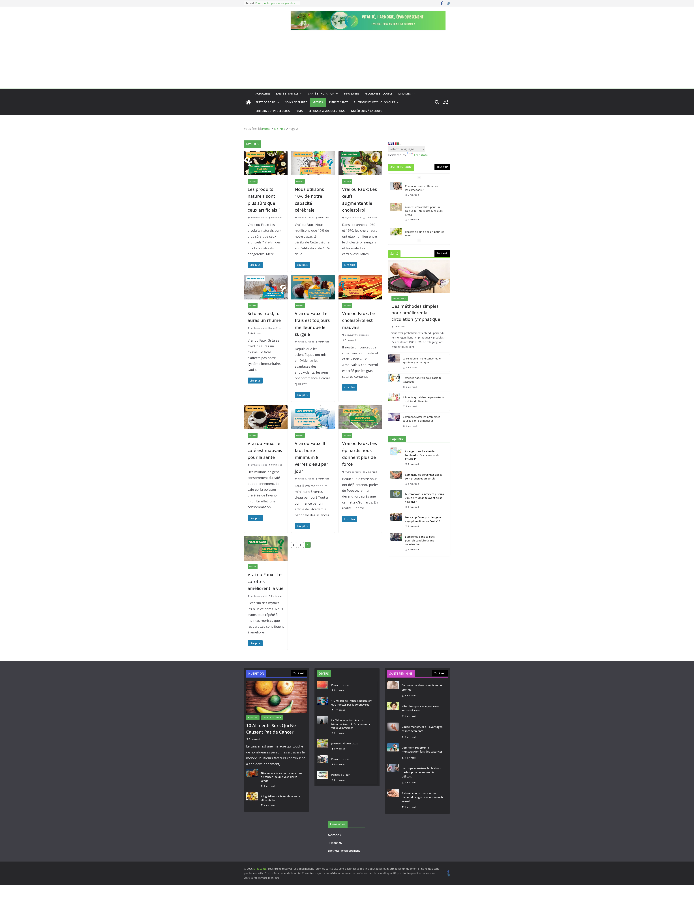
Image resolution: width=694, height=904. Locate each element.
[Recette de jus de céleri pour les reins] (396, 211)
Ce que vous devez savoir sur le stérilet (422, 687)
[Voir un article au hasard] (445, 102)
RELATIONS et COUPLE (379, 93)
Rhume (271, 327)
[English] (390, 143)
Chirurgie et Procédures (273, 111)
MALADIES (404, 93)
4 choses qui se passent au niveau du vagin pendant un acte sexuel (423, 797)
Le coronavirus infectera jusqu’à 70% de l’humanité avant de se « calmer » (424, 497)
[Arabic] (399, 143)
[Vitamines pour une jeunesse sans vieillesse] (393, 711)
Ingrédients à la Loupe (366, 111)
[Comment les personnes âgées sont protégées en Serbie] (396, 479)
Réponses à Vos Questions (327, 111)
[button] (301, 93)
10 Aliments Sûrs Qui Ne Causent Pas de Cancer (271, 728)
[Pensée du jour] (322, 688)
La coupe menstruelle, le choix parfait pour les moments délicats (421, 772)
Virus (278, 327)
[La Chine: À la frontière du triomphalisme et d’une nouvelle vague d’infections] (322, 726)
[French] (395, 143)
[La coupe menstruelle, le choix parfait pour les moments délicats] (393, 775)
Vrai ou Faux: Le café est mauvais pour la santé (265, 450)
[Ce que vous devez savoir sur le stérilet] (393, 690)
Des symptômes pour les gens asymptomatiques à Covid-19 (423, 519)
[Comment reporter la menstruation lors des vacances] (393, 752)
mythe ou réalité (258, 217)
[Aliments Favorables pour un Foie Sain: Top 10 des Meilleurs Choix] (396, 186)
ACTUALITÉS (263, 93)
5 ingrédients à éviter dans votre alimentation (280, 798)
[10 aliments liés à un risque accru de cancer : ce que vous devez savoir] (252, 779)
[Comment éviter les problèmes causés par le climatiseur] (394, 421)
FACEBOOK (334, 835)
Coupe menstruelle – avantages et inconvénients (422, 729)
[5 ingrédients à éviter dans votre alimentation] (252, 801)
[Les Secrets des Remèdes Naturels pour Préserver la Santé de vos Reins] (396, 232)
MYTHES (318, 102)
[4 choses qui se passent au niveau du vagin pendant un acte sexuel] (393, 800)
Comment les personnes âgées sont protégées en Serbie (423, 476)
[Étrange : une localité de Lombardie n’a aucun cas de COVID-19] (396, 457)
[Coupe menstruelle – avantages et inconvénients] (393, 732)
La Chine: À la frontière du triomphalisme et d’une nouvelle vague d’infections (351, 724)
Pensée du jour (340, 685)
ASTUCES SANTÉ (338, 102)
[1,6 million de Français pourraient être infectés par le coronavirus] (322, 705)
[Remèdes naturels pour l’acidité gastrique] (394, 382)
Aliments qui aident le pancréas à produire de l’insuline (423, 399)
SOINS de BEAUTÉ (296, 102)
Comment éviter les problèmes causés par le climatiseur (421, 418)
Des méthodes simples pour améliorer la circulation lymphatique (415, 312)
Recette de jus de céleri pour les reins (424, 212)
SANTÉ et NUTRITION (321, 93)
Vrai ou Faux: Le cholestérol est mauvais (358, 320)
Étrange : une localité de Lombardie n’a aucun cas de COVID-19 (422, 455)
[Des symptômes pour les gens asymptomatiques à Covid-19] (396, 522)
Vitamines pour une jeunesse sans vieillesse (420, 708)
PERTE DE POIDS (265, 102)
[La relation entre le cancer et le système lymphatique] (394, 363)
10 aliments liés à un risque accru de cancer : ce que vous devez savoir (281, 776)
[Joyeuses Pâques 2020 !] (322, 746)
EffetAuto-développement (344, 850)
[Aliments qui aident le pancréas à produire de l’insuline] (394, 402)
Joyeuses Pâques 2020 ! (345, 743)
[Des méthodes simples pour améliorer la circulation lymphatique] (419, 276)
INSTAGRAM (335, 843)
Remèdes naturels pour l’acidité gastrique (422, 379)
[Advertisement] (347, 61)
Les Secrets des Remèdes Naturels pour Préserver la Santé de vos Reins (425, 235)
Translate (421, 155)
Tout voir (442, 166)
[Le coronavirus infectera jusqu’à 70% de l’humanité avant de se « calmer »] (396, 500)
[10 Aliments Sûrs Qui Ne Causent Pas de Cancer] (276, 697)
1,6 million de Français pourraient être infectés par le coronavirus (351, 702)
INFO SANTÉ (351, 93)
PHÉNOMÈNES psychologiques (374, 102)
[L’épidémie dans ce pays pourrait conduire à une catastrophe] (396, 543)
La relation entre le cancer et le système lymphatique (422, 360)
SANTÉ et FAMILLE (287, 93)
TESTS (299, 111)
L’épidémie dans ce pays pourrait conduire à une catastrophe (420, 540)
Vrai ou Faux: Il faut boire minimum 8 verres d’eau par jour (311, 457)
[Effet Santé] (248, 102)
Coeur (348, 334)
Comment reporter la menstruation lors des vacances (422, 749)
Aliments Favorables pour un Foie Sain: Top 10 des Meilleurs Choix (424, 189)
